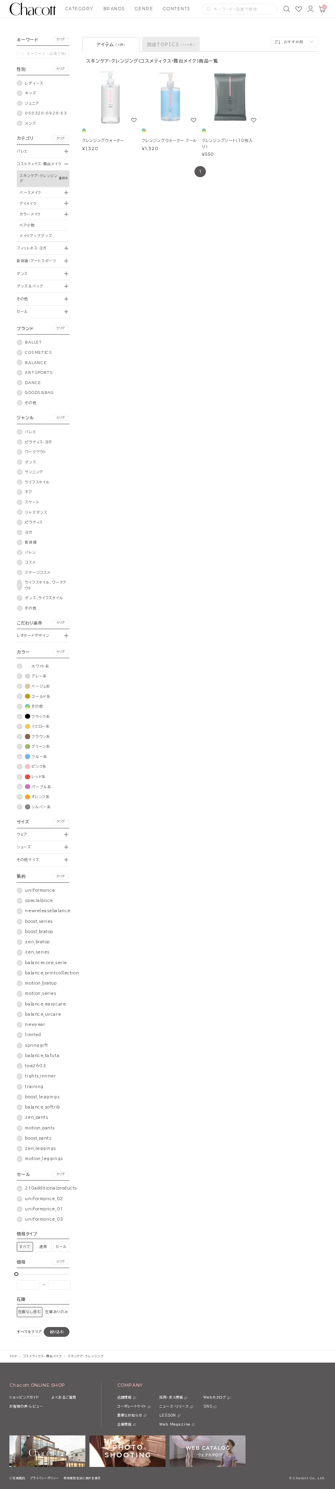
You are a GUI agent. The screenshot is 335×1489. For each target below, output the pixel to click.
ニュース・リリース (174, 1406)
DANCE (33, 383)
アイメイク (28, 203)
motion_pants (40, 1128)
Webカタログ (214, 1397)
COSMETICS (38, 352)
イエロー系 (40, 726)
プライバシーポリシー (44, 1478)
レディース (34, 83)
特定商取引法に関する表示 (82, 1478)
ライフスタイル (37, 482)
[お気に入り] (298, 8)
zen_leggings (40, 1148)
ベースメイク (30, 192)
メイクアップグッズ (36, 236)
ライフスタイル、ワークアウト (46, 584)
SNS (207, 1406)
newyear (35, 1024)
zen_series (37, 952)
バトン (30, 552)
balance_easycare (45, 1004)
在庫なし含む (29, 1312)
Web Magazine (174, 1424)
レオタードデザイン (33, 635)
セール (22, 311)
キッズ (30, 93)
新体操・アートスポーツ (36, 261)
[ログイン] (310, 8)
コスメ (30, 562)
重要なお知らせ (130, 1415)
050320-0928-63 (46, 113)
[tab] (111, 44)
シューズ (24, 847)
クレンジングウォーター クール (169, 140)
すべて (25, 1246)
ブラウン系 (40, 736)
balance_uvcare (43, 1014)
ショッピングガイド (24, 1397)
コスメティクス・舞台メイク (39, 164)
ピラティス (34, 522)
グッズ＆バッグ (30, 286)
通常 (43, 1246)
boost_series (39, 921)
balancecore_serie (46, 963)
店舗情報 (124, 1397)
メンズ (30, 123)
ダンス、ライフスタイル (44, 598)
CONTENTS (176, 8)
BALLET (33, 342)
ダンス (22, 273)
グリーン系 (40, 746)
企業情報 (124, 1424)
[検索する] (209, 9)
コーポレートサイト (131, 1406)
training (34, 1087)
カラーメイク (30, 214)
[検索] (286, 8)
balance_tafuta (42, 1055)
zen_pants (36, 1117)
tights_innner (40, 1076)
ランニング (34, 472)
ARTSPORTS (39, 372)
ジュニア (32, 103)
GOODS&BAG (39, 392)
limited (33, 1035)
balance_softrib (42, 1107)
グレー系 (39, 676)
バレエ (22, 151)
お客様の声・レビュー (26, 1406)
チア (28, 492)
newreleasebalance (47, 911)
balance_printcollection (52, 973)
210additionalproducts (50, 1188)
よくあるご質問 (63, 1397)
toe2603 (35, 1066)
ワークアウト (35, 452)
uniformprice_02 (44, 1199)
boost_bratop (39, 931)
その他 (22, 299)
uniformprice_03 (44, 1219)
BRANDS (114, 8)
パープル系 (41, 787)
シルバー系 (41, 807)
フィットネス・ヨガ (32, 248)
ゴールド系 (41, 696)
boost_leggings (42, 1097)
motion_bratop (40, 983)
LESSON (167, 1415)
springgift (36, 1045)
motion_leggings (44, 1159)
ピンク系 (39, 766)
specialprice (39, 900)
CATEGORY (79, 8)
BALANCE (35, 362)
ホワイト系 (40, 666)
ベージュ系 (40, 686)
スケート (32, 502)
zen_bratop (37, 942)
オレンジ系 (40, 796)
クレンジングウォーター (103, 140)
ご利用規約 (17, 1478)
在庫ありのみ (56, 1312)
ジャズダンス (36, 512)
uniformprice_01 (44, 1209)
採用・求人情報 (171, 1397)
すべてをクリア (29, 1332)
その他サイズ (28, 859)
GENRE (144, 8)
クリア (60, 39)
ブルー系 (39, 756)
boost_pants (38, 1138)
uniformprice (40, 890)
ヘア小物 (27, 225)
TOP (13, 1356)
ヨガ (28, 532)
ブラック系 (40, 716)
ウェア (22, 834)
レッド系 (38, 776)
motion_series (40, 993)
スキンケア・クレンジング (39, 178)
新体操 (31, 542)
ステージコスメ (37, 572)
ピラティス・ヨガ (38, 442)
